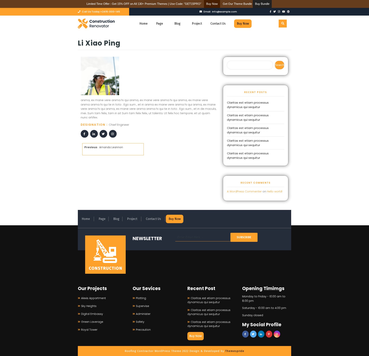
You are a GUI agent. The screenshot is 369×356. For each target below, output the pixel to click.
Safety (140, 322)
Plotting (141, 298)
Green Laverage (92, 322)
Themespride (234, 351)
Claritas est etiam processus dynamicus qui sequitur (248, 105)
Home (143, 23)
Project (197, 23)
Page (159, 23)
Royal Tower (89, 330)
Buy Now (243, 23)
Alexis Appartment (93, 298)
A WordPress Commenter (244, 191)
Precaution (143, 330)
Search (279, 65)
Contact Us (218, 23)
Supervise (142, 306)
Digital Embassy (92, 314)
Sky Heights (88, 306)
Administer (143, 314)
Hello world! (274, 191)
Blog (177, 23)
